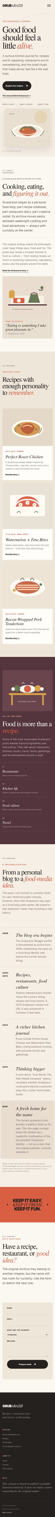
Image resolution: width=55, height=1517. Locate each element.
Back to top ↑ (7, 1512)
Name (9, 1308)
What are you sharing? (18, 1330)
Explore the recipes (17, 85)
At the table (7, 1442)
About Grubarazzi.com (11, 1434)
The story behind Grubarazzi (16, 96)
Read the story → (13, 474)
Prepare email (27, 1364)
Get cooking (7, 1469)
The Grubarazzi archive (11, 1446)
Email (9, 1319)
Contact (5, 1465)
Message (11, 1341)
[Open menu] (49, 5)
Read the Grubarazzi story (15, 270)
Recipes (5, 1438)
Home (4, 1461)
